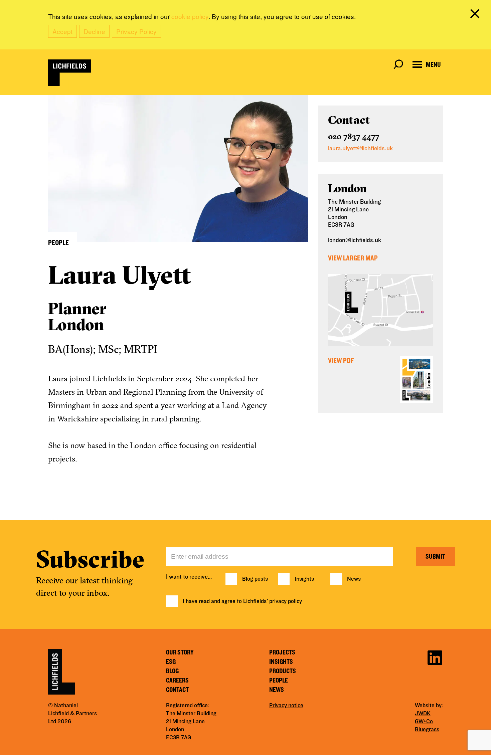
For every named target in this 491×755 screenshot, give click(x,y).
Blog (172, 671)
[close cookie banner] (476, 15)
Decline (94, 31)
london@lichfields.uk (354, 240)
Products (282, 671)
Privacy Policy (136, 31)
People (278, 680)
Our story (180, 652)
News (354, 579)
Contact (177, 690)
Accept (62, 31)
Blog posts (255, 579)
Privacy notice (286, 706)
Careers (177, 680)
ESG (171, 661)
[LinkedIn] (435, 657)
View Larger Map (353, 258)
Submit (435, 556)
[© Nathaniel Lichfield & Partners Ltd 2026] (69, 72)
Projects (282, 652)
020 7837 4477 (353, 136)
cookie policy (189, 16)
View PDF (341, 360)
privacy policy (285, 601)
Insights (304, 579)
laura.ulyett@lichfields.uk (360, 148)
